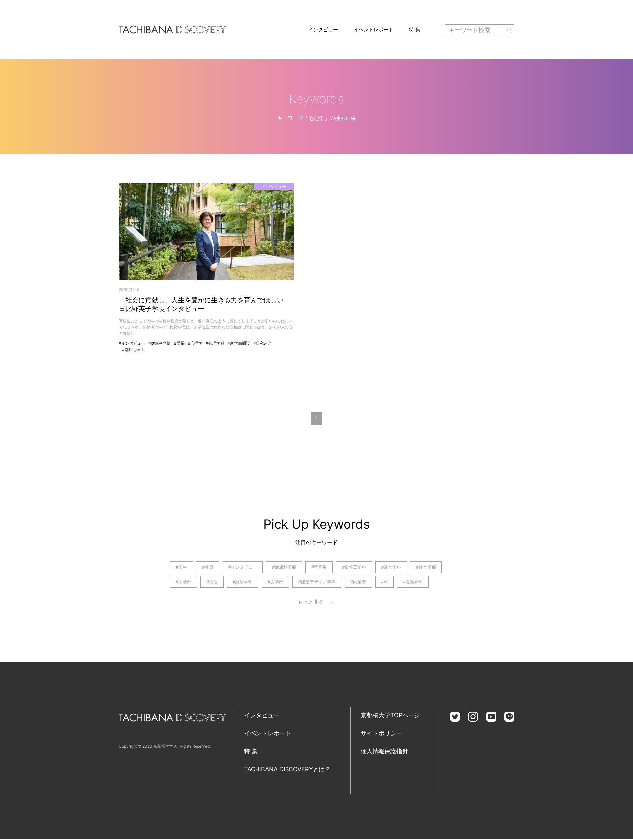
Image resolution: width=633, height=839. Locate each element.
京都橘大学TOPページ (390, 715)
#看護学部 (413, 581)
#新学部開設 (238, 343)
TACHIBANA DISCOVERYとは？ (287, 769)
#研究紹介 (262, 343)
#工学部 (183, 581)
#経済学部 (243, 581)
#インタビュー (132, 343)
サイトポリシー (381, 733)
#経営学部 (426, 567)
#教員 (207, 567)
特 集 (414, 29)
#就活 (212, 581)
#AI (384, 581)
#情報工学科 (354, 567)
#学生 (181, 567)
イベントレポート (373, 29)
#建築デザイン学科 (316, 581)
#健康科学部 (159, 343)
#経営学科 (391, 567)
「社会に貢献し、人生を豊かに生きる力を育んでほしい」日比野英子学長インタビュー (204, 304)
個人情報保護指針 (384, 751)
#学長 (179, 343)
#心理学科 (215, 343)
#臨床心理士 (133, 349)
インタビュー (323, 29)
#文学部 (275, 581)
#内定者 (358, 581)
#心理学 (195, 343)
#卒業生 (319, 567)
